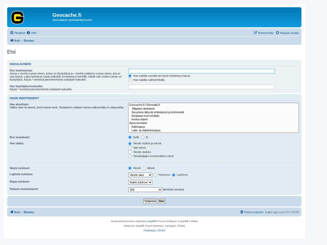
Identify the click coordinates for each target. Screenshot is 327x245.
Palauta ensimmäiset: (24, 188)
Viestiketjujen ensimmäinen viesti (152, 156)
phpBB (152, 221)
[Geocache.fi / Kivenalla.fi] (213, 105)
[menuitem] (31, 33)
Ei (146, 137)
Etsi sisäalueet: (20, 137)
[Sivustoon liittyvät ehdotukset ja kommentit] (213, 112)
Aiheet (151, 168)
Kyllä (135, 137)
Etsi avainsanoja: (21, 70)
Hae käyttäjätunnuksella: (26, 86)
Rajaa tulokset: (20, 181)
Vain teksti (139, 147)
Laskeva (182, 174)
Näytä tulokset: (20, 168)
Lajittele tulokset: (21, 174)
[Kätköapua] (213, 127)
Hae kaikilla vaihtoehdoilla (148, 79)
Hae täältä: (17, 143)
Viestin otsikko (141, 151)
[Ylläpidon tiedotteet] (213, 109)
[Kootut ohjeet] (213, 119)
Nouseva (164, 174)
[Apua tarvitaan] (213, 123)
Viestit (136, 168)
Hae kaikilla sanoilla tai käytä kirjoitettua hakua (161, 75)
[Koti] (30, 16)
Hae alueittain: (19, 104)
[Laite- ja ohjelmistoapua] (213, 130)
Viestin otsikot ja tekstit (146, 143)
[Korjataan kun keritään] (213, 116)
